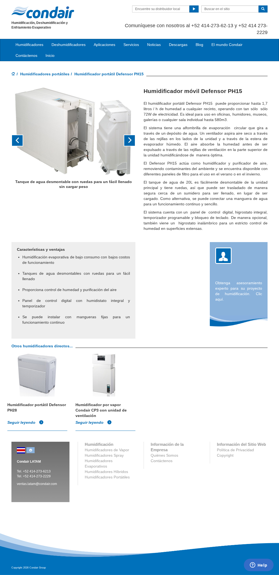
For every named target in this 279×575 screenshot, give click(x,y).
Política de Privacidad (235, 450)
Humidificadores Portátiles (107, 477)
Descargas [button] (178, 44)
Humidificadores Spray (104, 455)
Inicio (50, 55)
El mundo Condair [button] (226, 44)
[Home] (13, 74)
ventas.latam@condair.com (37, 484)
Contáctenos (26, 55)
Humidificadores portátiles (44, 74)
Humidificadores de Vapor (107, 450)
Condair (42, 12)
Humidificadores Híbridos (106, 471)
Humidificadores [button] (29, 44)
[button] (20, 140)
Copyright (225, 455)
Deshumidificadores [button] (68, 44)
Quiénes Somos (164, 455)
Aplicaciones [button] (104, 44)
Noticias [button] (154, 44)
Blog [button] (199, 44)
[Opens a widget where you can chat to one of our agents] (259, 565)
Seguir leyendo (22, 422)
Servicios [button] (131, 44)
